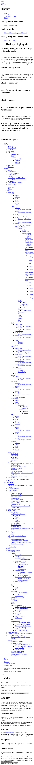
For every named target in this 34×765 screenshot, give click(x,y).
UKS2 (16, 589)
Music (13, 603)
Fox (12, 414)
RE (12, 619)
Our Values (11, 151)
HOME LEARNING (21, 227)
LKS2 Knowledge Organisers (23, 624)
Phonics (20, 309)
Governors (11, 167)
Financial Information (14, 488)
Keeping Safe (11, 492)
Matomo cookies (9, 732)
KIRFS (17, 556)
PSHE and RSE (15, 621)
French (13, 599)
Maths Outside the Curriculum (23, 577)
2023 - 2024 (14, 457)
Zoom (16, 520)
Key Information (8, 482)
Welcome (10, 146)
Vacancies (10, 149)
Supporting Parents (16, 493)
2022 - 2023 (14, 455)
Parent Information (16, 525)
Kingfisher (14, 441)
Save (16, 763)
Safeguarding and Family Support (17, 536)
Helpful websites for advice (18, 523)
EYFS (23, 307)
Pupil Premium (12, 534)
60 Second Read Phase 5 (29, 244)
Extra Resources (26, 310)
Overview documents (24, 559)
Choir (12, 156)
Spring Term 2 (19, 332)
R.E (19, 313)
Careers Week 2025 (16, 468)
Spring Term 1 (19, 331)
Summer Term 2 (19, 339)
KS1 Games (18, 613)
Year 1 (23, 305)
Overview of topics (20, 562)
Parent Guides (15, 512)
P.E (19, 320)
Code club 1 (18, 160)
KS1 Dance (18, 610)
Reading (20, 343)
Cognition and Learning (17, 539)
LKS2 (16, 588)
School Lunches (12, 186)
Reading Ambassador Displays (23, 646)
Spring (16, 402)
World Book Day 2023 (17, 652)
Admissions (11, 484)
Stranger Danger (15, 504)
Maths (20, 301)
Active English (22, 372)
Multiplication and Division (25, 574)
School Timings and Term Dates (16, 178)
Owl (12, 193)
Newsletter (21, 380)
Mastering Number (20, 558)
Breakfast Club (12, 175)
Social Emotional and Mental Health (21, 542)
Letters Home (11, 179)
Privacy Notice (12, 533)
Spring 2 (17, 200)
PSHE (20, 318)
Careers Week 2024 (16, 471)
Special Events (12, 462)
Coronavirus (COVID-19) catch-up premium (20, 485)
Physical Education (16, 605)
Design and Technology (17, 597)
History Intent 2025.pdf (10, 25)
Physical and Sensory (17, 544)
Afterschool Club (12, 171)
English (20, 228)
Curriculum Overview (10, 16)
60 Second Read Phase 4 (29, 241)
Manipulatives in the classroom (23, 555)
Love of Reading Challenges (19, 654)
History (6, 18)
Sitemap (6, 662)
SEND (9, 537)
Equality (10, 487)
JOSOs (17, 594)
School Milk (11, 187)
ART (19, 315)
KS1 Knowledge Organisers (22, 622)
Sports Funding (12, 547)
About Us (7, 145)
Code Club (14, 157)
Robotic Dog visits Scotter (18, 466)
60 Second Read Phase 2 (29, 235)
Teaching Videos (19, 570)
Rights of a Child (12, 632)
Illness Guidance (12, 490)
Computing (14, 591)
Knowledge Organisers (24, 209)
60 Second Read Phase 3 (29, 238)
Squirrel (13, 206)
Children (6, 190)
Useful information (20, 397)
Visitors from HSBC (23, 578)
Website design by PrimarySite (12, 671)
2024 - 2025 (14, 458)
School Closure (12, 184)
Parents (6, 168)
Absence (10, 170)
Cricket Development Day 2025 (20, 479)
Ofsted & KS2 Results (14, 509)
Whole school (22, 569)
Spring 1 (17, 198)
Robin (13, 346)
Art (12, 585)
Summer (17, 403)
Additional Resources (24, 303)
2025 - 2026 (14, 460)
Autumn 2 (17, 197)
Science (20, 316)
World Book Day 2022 (17, 651)
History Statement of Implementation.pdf (15, 33)
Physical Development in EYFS (23, 608)
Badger (13, 375)
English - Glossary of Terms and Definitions (20, 633)
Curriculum (7, 15)
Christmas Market (23, 580)
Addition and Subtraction (25, 572)
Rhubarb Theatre (15, 656)
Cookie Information (9, 663)
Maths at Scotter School (21, 575)
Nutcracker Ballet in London (19, 476)
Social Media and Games (18, 514)
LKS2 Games (18, 618)
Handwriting (25, 231)
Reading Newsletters (17, 641)
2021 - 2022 (14, 454)
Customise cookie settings (21, 693)
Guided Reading (26, 233)
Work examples (19, 596)
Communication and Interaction (20, 540)
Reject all (3, 693)
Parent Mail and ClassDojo (15, 182)
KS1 (16, 586)
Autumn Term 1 (19, 324)
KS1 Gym (17, 611)
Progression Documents (21, 561)
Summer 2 (17, 203)
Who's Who (11, 165)
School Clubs (11, 152)
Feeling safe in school (17, 499)
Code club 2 (18, 162)
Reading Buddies (19, 648)
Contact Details (12, 148)
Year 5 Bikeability (20, 616)
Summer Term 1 (19, 335)
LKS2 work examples (21, 629)
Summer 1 (17, 201)
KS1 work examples (20, 627)
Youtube (17, 517)
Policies (10, 531)
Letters (16, 204)
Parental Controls (16, 526)
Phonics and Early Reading (15, 635)
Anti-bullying (15, 498)
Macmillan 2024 (15, 469)
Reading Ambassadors (17, 643)
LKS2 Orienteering (20, 615)
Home (6, 13)
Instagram (17, 521)
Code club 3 (18, 163)
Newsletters (11, 181)
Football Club (15, 154)
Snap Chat (17, 518)
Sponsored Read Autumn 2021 (23, 644)
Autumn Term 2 (19, 327)
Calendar (10, 176)
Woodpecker (14, 398)
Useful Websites (19, 581)
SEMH (10, 545)
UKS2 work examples (21, 630)
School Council (12, 452)
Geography (21, 312)
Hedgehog (14, 381)
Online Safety (11, 510)
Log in (2, 3)
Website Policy (8, 665)
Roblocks (17, 515)
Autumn (17, 400)
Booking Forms (15, 173)
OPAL (9, 480)
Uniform (10, 189)
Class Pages (11, 192)
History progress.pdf (9, 40)
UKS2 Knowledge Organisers (23, 626)
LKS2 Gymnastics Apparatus (23, 607)
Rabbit (13, 323)
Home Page (4, 4)
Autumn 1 (17, 195)
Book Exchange (19, 649)
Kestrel (13, 425)
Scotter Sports (11, 477)
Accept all (10, 693)
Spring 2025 (18, 159)
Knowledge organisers (24, 394)
